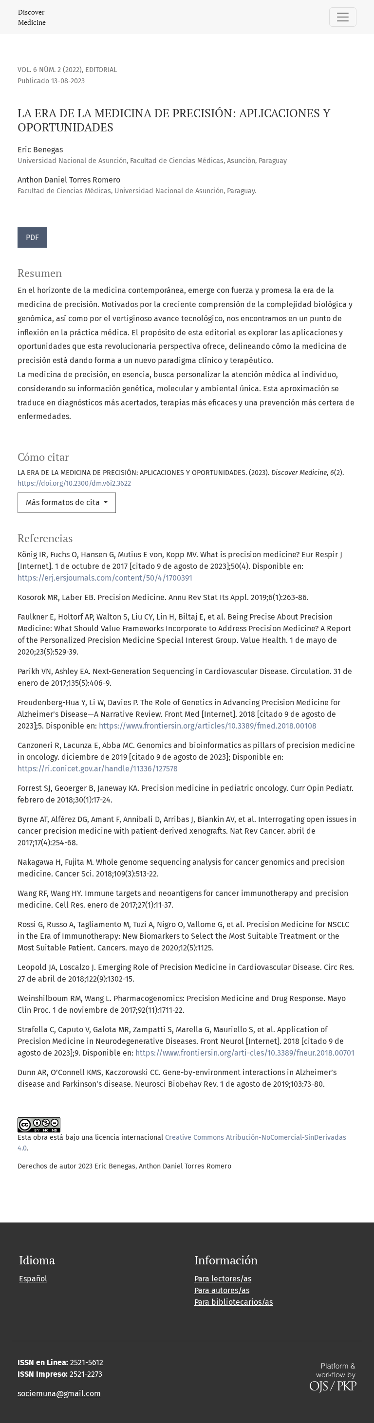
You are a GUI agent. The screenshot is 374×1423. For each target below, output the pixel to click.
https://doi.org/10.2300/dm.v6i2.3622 (74, 483)
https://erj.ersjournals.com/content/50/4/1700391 (105, 578)
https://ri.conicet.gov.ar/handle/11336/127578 (98, 768)
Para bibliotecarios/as (233, 1302)
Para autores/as (221, 1290)
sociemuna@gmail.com (59, 1393)
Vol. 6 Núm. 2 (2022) (50, 70)
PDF (32, 237)
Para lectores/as (222, 1278)
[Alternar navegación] (342, 17)
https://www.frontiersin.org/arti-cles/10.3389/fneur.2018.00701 (245, 1053)
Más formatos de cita (64, 502)
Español (33, 1278)
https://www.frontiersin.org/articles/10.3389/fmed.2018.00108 (208, 725)
